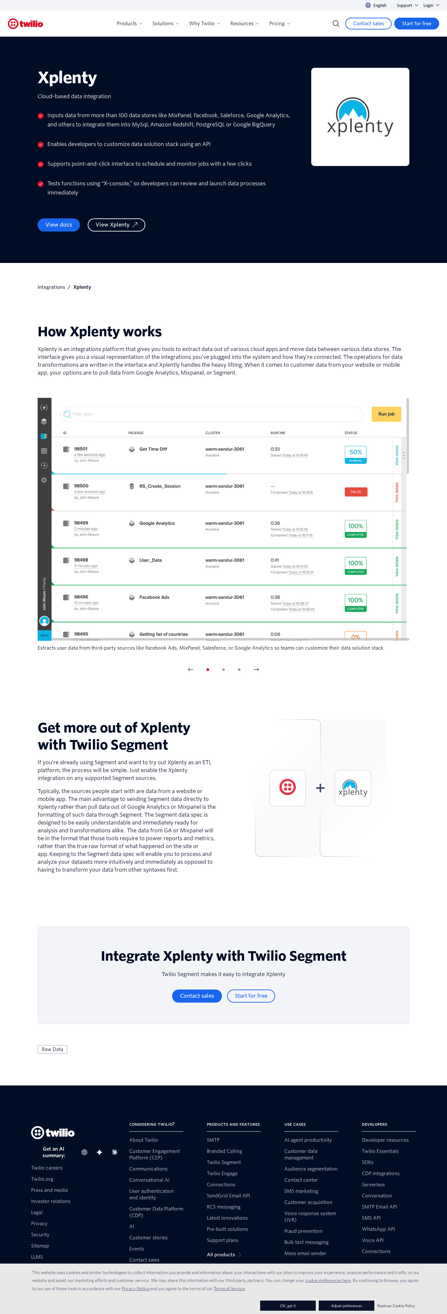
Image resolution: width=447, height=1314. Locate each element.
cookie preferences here (328, 1280)
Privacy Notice (136, 1288)
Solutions (162, 23)
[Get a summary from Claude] (116, 1152)
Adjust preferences (346, 1306)
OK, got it (288, 1306)
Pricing (277, 23)
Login (428, 5)
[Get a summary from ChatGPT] (86, 1152)
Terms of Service (229, 1288)
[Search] (336, 23)
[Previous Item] (191, 669)
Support (404, 5)
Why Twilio (202, 23)
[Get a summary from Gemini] (101, 1152)
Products (127, 23)
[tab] (207, 669)
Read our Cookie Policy (396, 1306)
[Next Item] (256, 669)
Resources (242, 23)
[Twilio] (25, 23)
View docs (58, 225)
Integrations (51, 287)
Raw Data (52, 1049)
